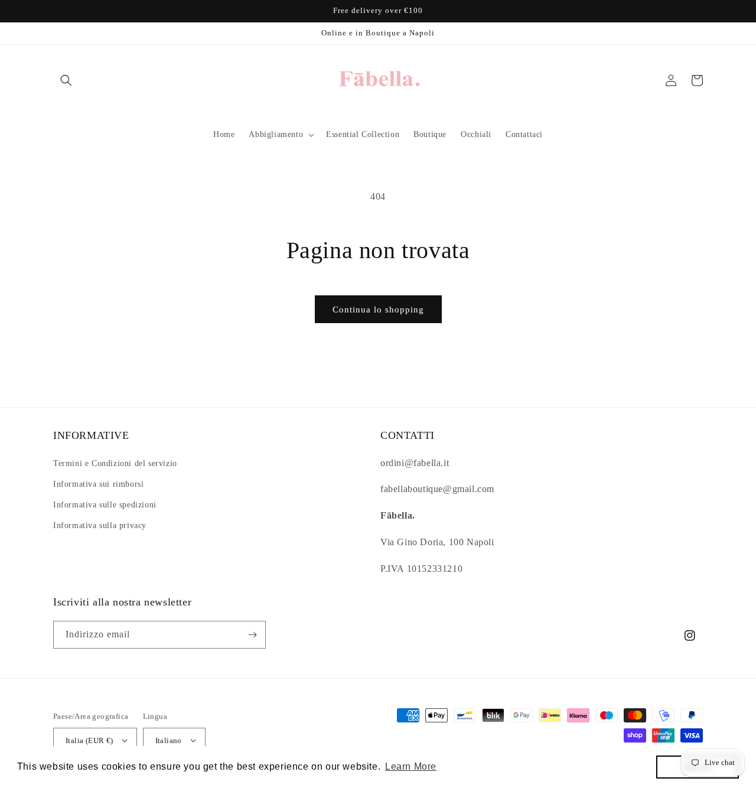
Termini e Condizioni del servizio (115, 463)
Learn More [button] (410, 766)
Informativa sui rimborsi (98, 484)
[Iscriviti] (252, 635)
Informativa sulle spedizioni (105, 504)
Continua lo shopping (378, 309)
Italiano (168, 740)
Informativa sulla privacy (99, 525)
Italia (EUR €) (89, 740)
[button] (66, 80)
